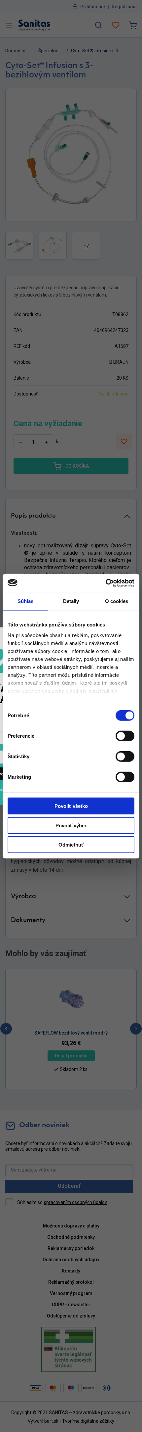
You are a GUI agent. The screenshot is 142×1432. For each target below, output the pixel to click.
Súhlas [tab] (26, 601)
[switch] (125, 736)
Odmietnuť (71, 845)
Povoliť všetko (71, 806)
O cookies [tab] (116, 601)
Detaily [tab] (71, 601)
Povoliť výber (71, 825)
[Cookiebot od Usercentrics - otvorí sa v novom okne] (105, 582)
